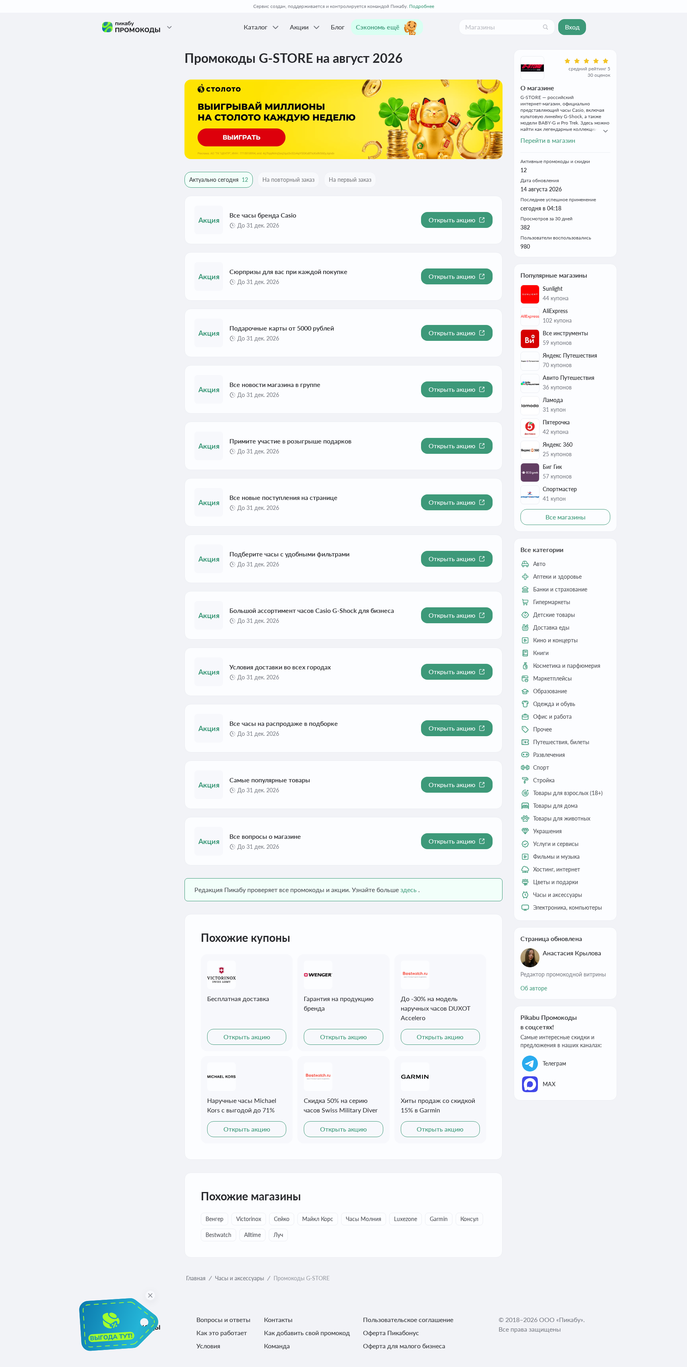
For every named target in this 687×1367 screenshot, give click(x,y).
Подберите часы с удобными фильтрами (289, 554)
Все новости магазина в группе (274, 384)
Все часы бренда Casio (262, 215)
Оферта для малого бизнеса (404, 1345)
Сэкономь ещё (378, 27)
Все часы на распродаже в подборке (283, 723)
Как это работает (221, 1332)
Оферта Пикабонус (391, 1332)
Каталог (256, 27)
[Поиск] (545, 27)
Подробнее (421, 6)
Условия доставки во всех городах (280, 667)
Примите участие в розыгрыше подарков (290, 441)
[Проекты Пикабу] (169, 27)
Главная (196, 1278)
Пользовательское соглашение (408, 1319)
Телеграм (554, 1063)
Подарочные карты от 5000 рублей (281, 328)
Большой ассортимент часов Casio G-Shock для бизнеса (311, 610)
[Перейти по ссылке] (343, 119)
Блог (338, 27)
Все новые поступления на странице (283, 497)
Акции (299, 27)
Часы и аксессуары (239, 1278)
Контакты (278, 1319)
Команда (277, 1345)
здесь (408, 889)
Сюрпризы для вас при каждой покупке (288, 271)
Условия (208, 1345)
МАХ (549, 1084)
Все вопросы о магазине (265, 836)
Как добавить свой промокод (307, 1332)
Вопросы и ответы (223, 1319)
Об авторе (533, 988)
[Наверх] (664, 1351)
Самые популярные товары (269, 780)
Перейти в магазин (547, 140)
